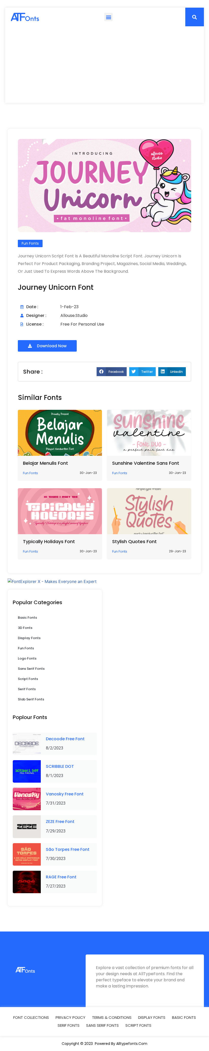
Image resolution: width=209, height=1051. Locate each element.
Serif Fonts (27, 689)
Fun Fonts (26, 648)
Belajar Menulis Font (45, 463)
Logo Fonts (27, 658)
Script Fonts (28, 678)
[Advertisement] (104, 64)
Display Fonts (29, 638)
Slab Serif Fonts (31, 699)
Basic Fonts (27, 617)
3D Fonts (25, 627)
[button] (108, 17)
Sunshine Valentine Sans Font (145, 463)
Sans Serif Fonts (31, 668)
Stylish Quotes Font (134, 541)
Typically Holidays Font (49, 541)
